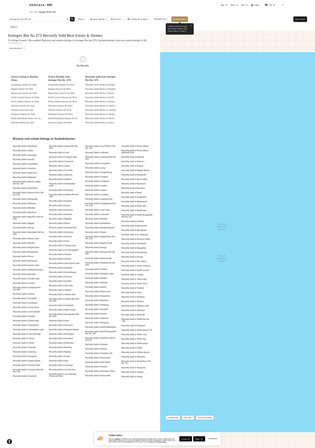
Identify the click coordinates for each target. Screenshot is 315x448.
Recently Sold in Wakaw (132, 301)
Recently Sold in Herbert (60, 290)
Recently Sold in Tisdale (132, 274)
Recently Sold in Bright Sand (26, 247)
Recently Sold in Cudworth (61, 161)
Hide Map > (188, 417)
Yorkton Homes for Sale (22, 110)
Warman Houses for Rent (60, 105)
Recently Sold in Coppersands (26, 360)
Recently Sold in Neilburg (96, 304)
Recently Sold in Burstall (24, 274)
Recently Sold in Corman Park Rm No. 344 (28, 370)
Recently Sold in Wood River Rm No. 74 (136, 362)
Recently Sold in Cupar (59, 166)
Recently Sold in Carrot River (26, 307)
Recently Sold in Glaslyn (60, 259)
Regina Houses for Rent (59, 89)
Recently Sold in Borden (24, 243)
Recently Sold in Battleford (25, 188)
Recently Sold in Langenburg (98, 172)
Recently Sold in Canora (24, 283)
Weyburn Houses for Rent (60, 114)
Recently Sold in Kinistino (60, 347)
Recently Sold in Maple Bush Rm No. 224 (100, 237)
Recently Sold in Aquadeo (25, 155)
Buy (222, 5)
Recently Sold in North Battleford (100, 327)
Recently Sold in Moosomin (97, 296)
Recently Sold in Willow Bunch (135, 352)
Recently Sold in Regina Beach (135, 170)
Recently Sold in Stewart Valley (135, 239)
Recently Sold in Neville (96, 313)
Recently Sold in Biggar (23, 223)
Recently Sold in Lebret (96, 190)
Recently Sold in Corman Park (26, 365)
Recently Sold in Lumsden (97, 214)
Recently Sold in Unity (131, 292)
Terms (151, 442)
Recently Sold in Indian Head (62, 309)
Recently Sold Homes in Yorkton (100, 110)
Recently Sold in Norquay (97, 322)
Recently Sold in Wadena (133, 297)
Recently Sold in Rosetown (133, 183)
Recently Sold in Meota (95, 287)
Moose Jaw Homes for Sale (24, 93)
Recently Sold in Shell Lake (133, 206)
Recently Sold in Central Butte (26, 311)
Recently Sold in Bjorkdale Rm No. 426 (28, 233)
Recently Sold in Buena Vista (26, 265)
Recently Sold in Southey (132, 221)
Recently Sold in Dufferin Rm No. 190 (64, 195)
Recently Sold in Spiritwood (134, 225)
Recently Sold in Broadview (25, 252)
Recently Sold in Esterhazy (61, 232)
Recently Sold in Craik (59, 152)
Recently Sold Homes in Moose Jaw (100, 93)
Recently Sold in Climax (24, 338)
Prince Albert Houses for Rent (62, 101)
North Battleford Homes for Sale (26, 118)
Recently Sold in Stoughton (133, 248)
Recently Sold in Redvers (132, 161)
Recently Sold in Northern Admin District (100, 339)
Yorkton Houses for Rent (59, 110)
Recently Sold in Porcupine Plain (100, 371)
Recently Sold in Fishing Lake (62, 245)
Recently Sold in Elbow (59, 223)
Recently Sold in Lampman (97, 163)
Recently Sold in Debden (60, 179)
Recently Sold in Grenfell (60, 281)
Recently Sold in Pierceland (97, 357)
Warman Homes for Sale (23, 105)
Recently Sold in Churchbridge (27, 334)
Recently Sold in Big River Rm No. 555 (28, 217)
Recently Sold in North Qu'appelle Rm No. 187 (100, 332)
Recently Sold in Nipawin (96, 318)
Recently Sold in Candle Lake (26, 278)
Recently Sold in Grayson (60, 276)
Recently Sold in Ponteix (96, 366)
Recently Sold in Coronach (25, 376)
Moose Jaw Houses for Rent (61, 93)
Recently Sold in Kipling (60, 351)
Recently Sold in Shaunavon (134, 201)
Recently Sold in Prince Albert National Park (135, 151)
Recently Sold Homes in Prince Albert (100, 101)
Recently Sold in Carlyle (24, 294)
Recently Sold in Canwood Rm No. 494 (27, 288)
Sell (243, 5)
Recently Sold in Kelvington (61, 334)
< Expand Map (172, 417)
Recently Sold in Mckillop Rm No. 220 (100, 263)
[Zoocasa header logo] (40, 5)
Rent (233, 5)
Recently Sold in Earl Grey (61, 210)
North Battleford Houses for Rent (63, 118)
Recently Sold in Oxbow (96, 348)
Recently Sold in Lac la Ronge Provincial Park (62, 375)
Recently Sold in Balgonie (24, 177)
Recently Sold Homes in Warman (100, 105)
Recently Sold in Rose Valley (134, 179)
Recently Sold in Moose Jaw (98, 291)
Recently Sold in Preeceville (98, 375)
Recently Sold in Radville (132, 157)
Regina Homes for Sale (22, 89)
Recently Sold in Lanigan (96, 176)
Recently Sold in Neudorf (96, 309)
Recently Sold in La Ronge (61, 365)
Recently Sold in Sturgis (132, 257)
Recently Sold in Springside (134, 230)
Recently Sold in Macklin (96, 218)
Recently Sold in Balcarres (25, 172)
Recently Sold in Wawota (133, 314)
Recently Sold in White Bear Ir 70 (136, 330)
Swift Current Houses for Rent (62, 97)
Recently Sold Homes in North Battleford (100, 118)
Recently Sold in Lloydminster (99, 199)
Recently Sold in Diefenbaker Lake (62, 184)
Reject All (199, 439)
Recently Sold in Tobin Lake (134, 279)
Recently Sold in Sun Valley (133, 261)
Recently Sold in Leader (96, 185)
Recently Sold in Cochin (23, 343)
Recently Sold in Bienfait (24, 208)
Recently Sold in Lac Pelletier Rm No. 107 (100, 147)
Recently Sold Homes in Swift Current (100, 97)
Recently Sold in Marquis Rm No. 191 (100, 253)
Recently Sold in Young (131, 376)
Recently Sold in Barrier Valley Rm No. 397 (27, 182)
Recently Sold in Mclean (96, 269)
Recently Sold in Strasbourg (134, 252)
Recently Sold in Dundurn (60, 201)
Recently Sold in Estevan (60, 236)
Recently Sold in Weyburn (133, 325)
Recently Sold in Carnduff (24, 298)
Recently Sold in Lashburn (97, 181)
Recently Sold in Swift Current (135, 270)
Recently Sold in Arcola (23, 159)
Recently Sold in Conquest (25, 356)
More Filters (181, 19)
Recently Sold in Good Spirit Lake (64, 263)
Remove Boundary (205, 417)
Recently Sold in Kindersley (61, 343)
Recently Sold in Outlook (96, 344)
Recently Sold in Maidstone (97, 223)
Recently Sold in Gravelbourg (62, 272)
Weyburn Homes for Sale (23, 114)
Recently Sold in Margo (96, 247)
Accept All (185, 439)
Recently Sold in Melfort (96, 278)
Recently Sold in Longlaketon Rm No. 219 (100, 204)
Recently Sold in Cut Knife (61, 170)
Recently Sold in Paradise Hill (98, 353)
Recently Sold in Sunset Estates (135, 265)
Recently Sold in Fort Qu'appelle (63, 250)
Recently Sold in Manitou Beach (99, 227)
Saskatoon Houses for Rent (61, 84)
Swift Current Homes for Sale (25, 97)
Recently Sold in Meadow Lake (99, 273)
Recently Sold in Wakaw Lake (135, 305)
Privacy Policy (161, 442)
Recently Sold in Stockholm (133, 243)
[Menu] (283, 5)
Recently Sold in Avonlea (24, 168)
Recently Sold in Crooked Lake (63, 157)
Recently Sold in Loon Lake (97, 210)
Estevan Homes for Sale (22, 122)
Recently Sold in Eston (59, 241)
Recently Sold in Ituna (59, 320)
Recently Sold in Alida (23, 150)
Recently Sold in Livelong (96, 194)
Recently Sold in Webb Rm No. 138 (135, 320)
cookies (117, 439)
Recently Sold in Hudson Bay (62, 294)
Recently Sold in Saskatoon (133, 197)
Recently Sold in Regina (132, 166)
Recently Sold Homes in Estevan (100, 122)
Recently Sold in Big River (25, 212)
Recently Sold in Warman (133, 310)
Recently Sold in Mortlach (97, 300)
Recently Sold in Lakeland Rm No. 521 (100, 158)
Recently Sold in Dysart (60, 205)
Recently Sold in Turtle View (134, 283)
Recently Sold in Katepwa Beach (64, 329)
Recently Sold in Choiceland (25, 325)
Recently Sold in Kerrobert (61, 338)
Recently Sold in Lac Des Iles (62, 369)
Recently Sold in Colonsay (25, 351)
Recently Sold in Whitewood (134, 343)
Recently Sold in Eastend (60, 214)
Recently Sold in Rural (131, 192)
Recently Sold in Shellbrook (133, 210)
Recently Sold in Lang (95, 168)
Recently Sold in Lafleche (96, 152)
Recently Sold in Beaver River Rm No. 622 (28, 193)
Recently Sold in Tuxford (132, 288)
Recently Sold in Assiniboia (25, 164)
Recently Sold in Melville (96, 282)
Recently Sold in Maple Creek (98, 243)
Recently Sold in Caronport (25, 303)
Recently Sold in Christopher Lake (28, 329)
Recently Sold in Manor (95, 232)
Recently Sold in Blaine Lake (26, 238)
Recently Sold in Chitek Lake (26, 320)
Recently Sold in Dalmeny (61, 174)
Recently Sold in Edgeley (60, 218)
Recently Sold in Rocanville (133, 174)
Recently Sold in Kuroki (59, 356)
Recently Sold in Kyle (58, 360)
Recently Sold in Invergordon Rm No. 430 (64, 315)
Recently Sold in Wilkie (131, 348)
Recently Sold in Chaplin (24, 316)
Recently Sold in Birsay (23, 227)
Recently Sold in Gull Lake (61, 285)
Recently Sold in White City (134, 334)
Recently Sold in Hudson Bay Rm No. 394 (64, 300)
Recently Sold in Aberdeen (25, 146)
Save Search (300, 19)
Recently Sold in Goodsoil (60, 267)
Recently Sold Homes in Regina (100, 89)
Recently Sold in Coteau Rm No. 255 (63, 147)
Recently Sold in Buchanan (25, 260)
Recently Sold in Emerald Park (63, 227)
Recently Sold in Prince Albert (135, 146)
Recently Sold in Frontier (60, 254)
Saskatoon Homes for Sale (24, 84)
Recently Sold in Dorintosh (61, 190)
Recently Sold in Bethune (24, 203)
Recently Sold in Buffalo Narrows (28, 269)
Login (256, 5)
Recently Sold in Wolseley (133, 356)
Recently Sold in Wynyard (133, 367)
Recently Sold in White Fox (133, 339)
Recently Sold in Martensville (98, 258)
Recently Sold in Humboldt (61, 305)
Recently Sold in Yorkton (132, 372)
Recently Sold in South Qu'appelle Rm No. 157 (136, 215)
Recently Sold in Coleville (24, 347)
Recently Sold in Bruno (23, 256)
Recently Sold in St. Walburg (134, 234)
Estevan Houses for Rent (60, 122)
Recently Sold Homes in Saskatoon (100, 84)
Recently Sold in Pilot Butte (97, 362)
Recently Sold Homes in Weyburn (100, 114)
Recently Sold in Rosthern (133, 188)
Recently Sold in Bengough (25, 199)
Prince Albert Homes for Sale (25, 101)
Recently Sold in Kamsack (61, 325)
